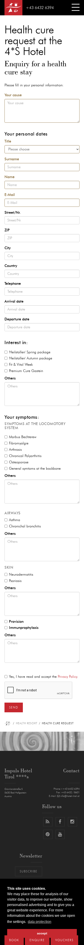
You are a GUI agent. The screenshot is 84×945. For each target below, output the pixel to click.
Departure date (16, 319)
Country (10, 266)
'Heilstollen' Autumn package (30, 358)
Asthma (14, 520)
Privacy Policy (67, 676)
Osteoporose (18, 462)
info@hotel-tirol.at (70, 796)
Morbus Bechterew (22, 437)
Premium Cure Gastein (26, 371)
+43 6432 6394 (40, 8)
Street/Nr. (12, 212)
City (7, 248)
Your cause (13, 95)
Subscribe (28, 871)
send (13, 707)
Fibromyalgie (18, 443)
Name (9, 177)
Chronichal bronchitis (25, 526)
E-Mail (9, 195)
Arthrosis (15, 449)
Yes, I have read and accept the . (43, 676)
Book (14, 940)
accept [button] (42, 933)
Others (10, 378)
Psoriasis (15, 581)
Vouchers (64, 940)
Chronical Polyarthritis (25, 456)
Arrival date (14, 301)
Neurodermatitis (21, 574)
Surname (11, 159)
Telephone (12, 283)
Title (7, 141)
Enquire (37, 940)
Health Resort (26, 723)
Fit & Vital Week (21, 364)
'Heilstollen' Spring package (29, 352)
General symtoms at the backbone (35, 468)
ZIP (7, 230)
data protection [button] (39, 922)
